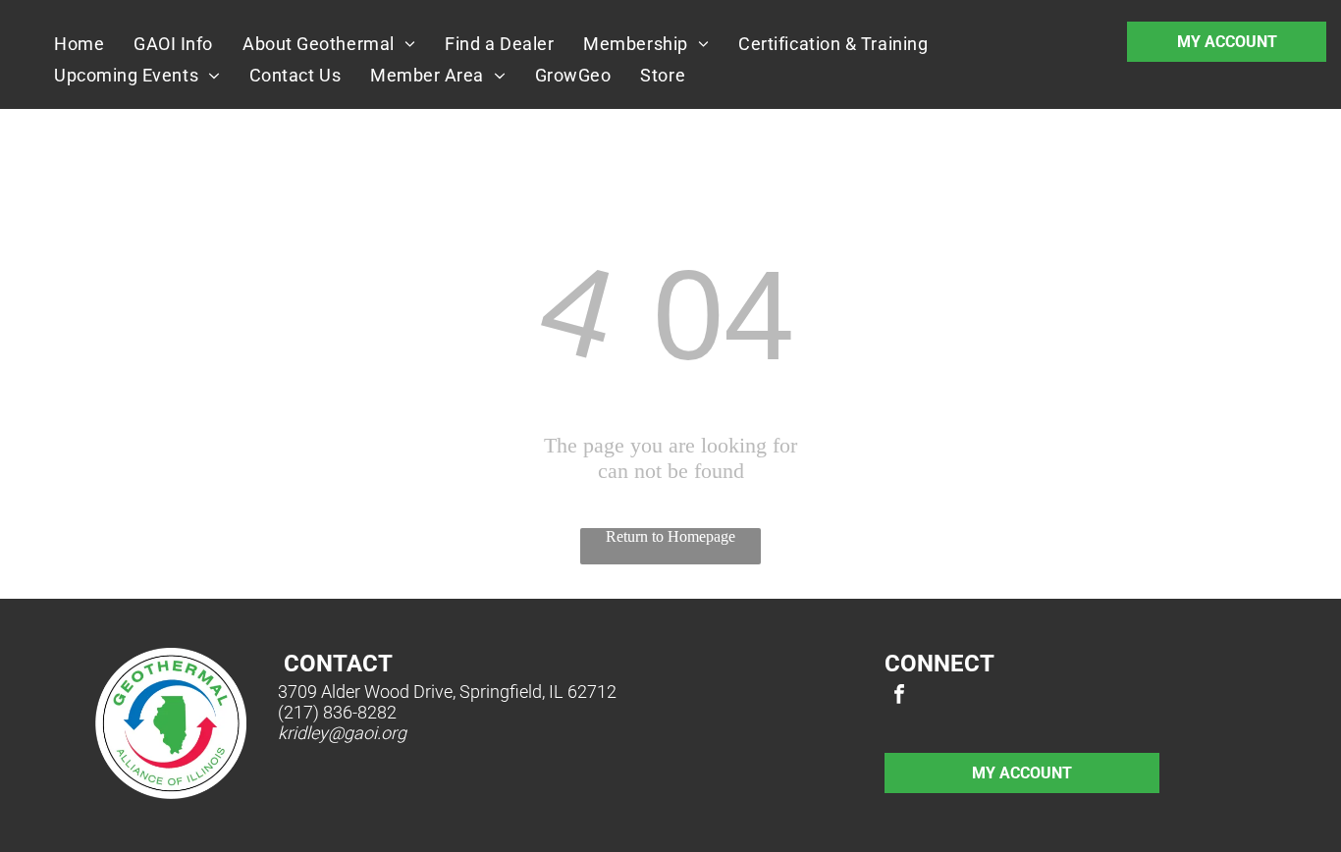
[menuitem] (79, 43)
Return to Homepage (670, 536)
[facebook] (899, 696)
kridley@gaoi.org (342, 732)
